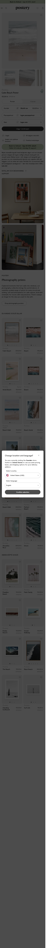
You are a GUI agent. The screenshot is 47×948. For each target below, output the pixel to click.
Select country (11, 471)
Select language (11, 481)
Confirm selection (22, 492)
